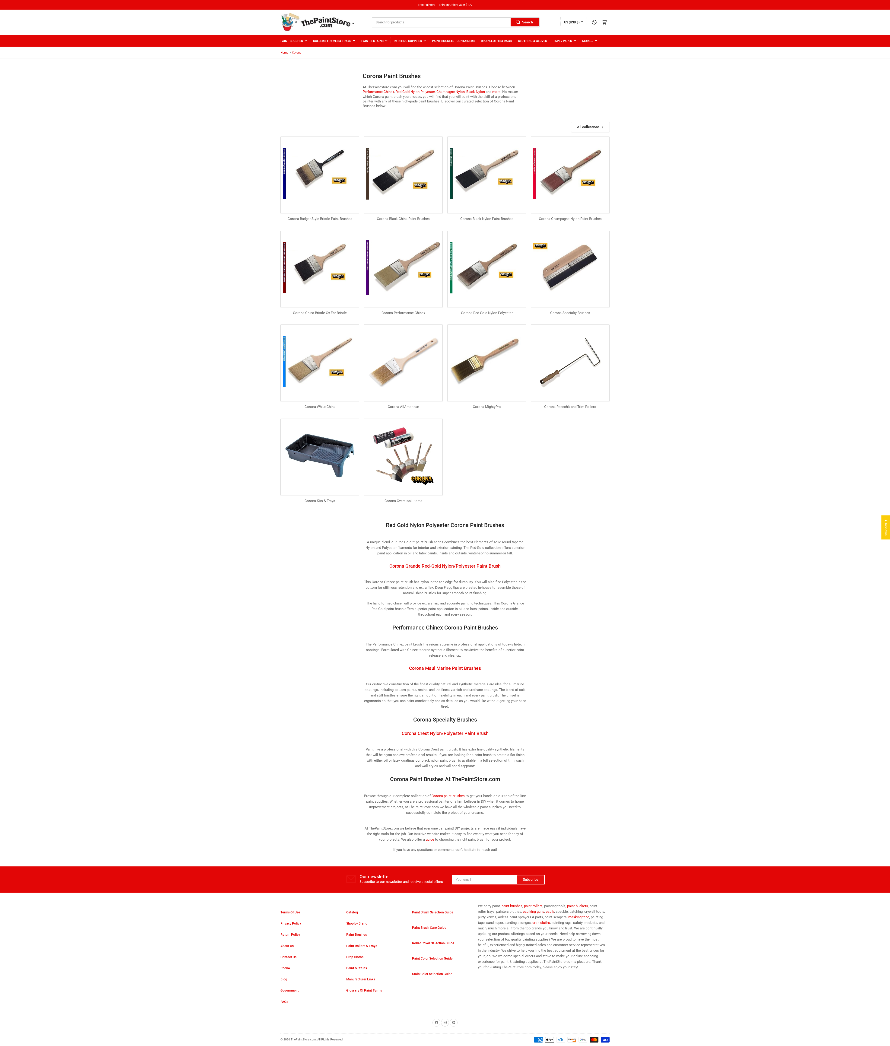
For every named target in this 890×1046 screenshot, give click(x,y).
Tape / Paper (562, 41)
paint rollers (533, 906)
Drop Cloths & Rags (496, 41)
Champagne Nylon (450, 92)
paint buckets (577, 906)
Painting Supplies (408, 41)
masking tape (578, 917)
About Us (287, 946)
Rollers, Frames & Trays (332, 41)
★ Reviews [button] (886, 527)
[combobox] (456, 22)
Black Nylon (475, 92)
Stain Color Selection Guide (432, 974)
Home (284, 52)
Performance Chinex (378, 92)
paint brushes (512, 906)
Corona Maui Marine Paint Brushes (445, 668)
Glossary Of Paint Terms (364, 990)
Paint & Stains (372, 41)
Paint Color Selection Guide (432, 958)
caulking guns (533, 911)
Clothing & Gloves (532, 41)
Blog (283, 979)
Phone (285, 968)
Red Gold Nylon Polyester (415, 92)
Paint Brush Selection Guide (432, 912)
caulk (550, 911)
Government (289, 990)
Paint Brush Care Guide (429, 927)
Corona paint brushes (448, 796)
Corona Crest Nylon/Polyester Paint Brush (445, 733)
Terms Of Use (290, 912)
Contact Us (288, 957)
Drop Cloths (354, 957)
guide (430, 839)
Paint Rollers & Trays (361, 946)
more (496, 92)
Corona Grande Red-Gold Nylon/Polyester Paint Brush (445, 566)
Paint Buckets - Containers (453, 41)
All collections (588, 127)
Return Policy (290, 934)
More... (587, 41)
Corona (296, 52)
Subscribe (530, 879)
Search (527, 22)
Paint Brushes (291, 41)
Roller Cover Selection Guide (433, 943)
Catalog (352, 912)
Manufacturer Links (360, 979)
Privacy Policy (290, 923)
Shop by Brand (356, 923)
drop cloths (541, 923)
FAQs (284, 1002)
